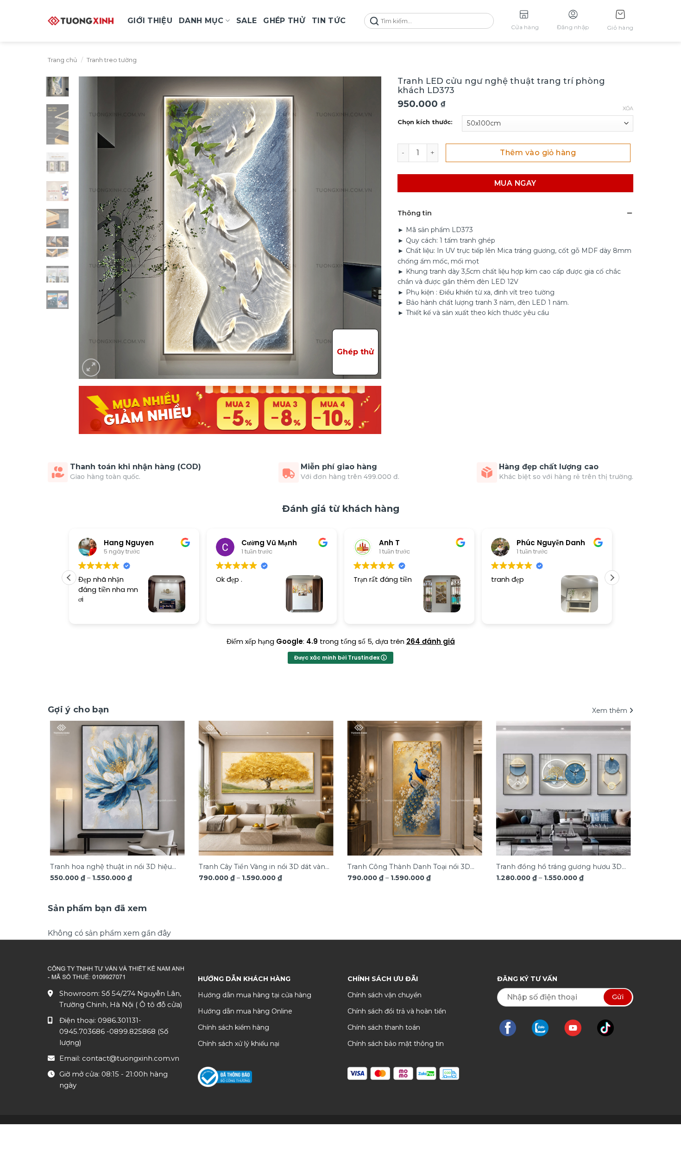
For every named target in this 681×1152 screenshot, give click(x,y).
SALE (246, 20)
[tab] (97, 908)
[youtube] (577, 1028)
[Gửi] (374, 21)
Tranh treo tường (112, 60)
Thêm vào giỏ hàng (538, 152)
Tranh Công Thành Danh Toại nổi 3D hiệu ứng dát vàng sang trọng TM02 (408, 867)
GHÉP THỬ (284, 20)
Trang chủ (62, 60)
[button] (620, 21)
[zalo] (545, 1028)
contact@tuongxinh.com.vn (130, 1058)
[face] (512, 1028)
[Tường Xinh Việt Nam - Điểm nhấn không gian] (81, 20)
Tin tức (329, 20)
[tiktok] (610, 1028)
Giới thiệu (149, 20)
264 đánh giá (430, 641)
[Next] (614, 779)
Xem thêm (610, 710)
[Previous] (66, 779)
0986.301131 (118, 1020)
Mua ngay (515, 183)
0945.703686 (83, 1031)
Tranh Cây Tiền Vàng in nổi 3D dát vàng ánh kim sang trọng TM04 (264, 867)
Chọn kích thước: (425, 122)
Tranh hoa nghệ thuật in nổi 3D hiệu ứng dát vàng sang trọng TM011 (111, 867)
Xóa (628, 108)
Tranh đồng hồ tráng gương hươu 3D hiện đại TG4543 (559, 867)
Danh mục (201, 20)
